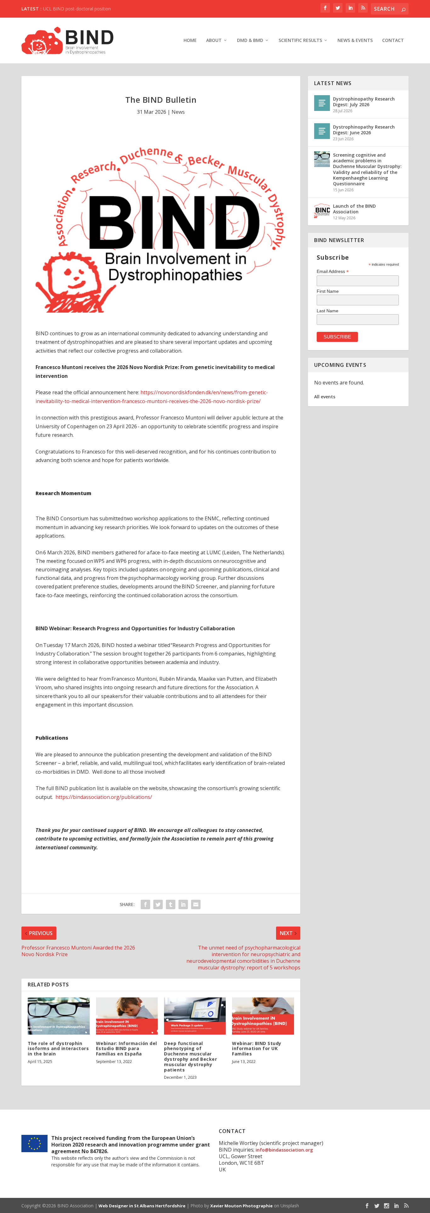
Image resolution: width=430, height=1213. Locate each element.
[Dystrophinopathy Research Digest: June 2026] (322, 131)
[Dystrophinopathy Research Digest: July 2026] (322, 103)
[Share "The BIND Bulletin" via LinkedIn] (183, 904)
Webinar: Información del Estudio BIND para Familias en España (126, 1048)
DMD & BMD (250, 40)
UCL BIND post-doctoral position (77, 9)
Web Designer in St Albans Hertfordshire (142, 1206)
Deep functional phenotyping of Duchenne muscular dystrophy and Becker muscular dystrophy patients (190, 1056)
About (214, 40)
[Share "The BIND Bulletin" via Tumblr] (170, 904)
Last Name (327, 310)
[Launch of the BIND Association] (322, 210)
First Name (328, 291)
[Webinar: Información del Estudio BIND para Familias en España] (127, 1016)
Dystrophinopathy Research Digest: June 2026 (364, 130)
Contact (393, 40)
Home (190, 40)
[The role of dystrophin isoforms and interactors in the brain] (58, 1016)
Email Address (333, 271)
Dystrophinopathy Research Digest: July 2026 (364, 101)
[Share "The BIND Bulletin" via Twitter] (158, 904)
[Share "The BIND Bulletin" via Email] (196, 904)
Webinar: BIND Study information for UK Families (256, 1048)
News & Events (355, 40)
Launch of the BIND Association (354, 209)
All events (324, 397)
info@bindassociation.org (284, 1150)
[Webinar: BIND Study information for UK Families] (263, 1016)
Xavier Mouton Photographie (241, 1206)
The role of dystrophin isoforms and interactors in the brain (58, 1048)
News (178, 111)
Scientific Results (300, 40)
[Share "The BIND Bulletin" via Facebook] (145, 904)
